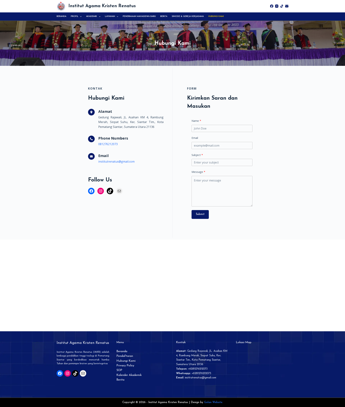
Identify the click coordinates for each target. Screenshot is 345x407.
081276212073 (108, 144)
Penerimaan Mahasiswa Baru (139, 16)
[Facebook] (271, 6)
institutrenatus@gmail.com (116, 161)
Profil (74, 16)
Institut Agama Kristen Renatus (102, 6)
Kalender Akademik (129, 375)
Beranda (61, 16)
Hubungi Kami (216, 16)
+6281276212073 (198, 369)
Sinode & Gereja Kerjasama (188, 16)
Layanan (110, 16)
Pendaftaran (124, 356)
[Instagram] (276, 6)
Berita (163, 16)
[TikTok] (281, 6)
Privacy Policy (125, 365)
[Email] (286, 6)
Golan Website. (213, 402)
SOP (119, 370)
